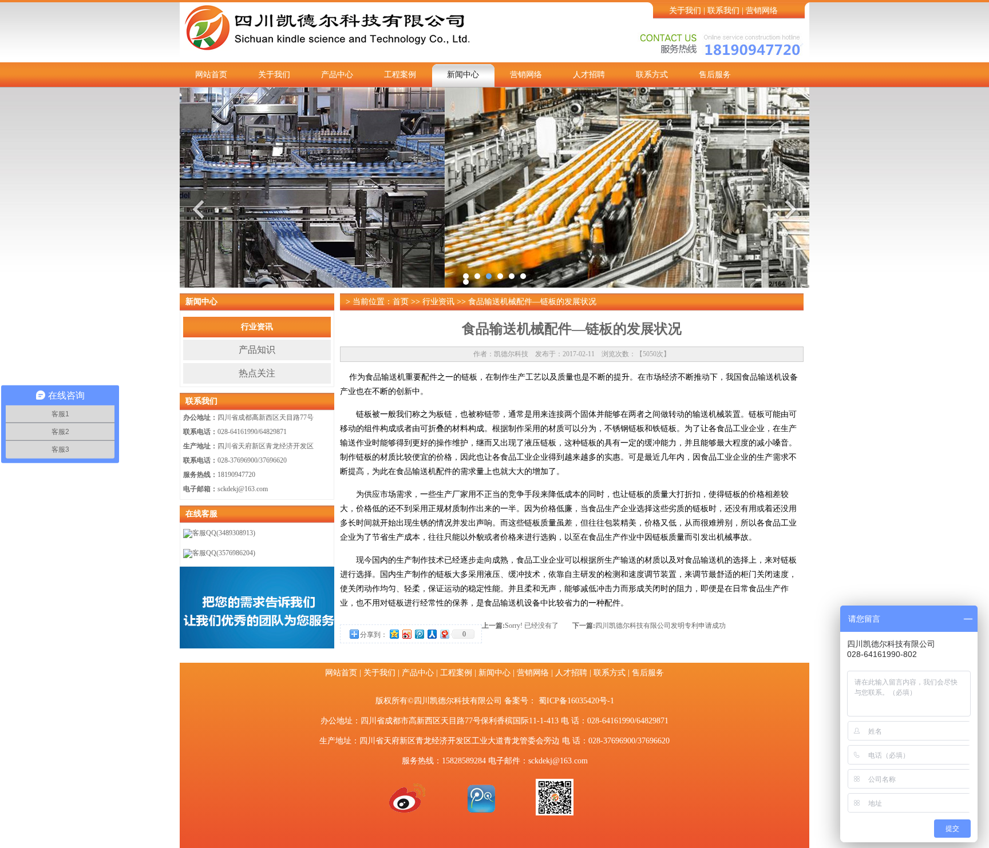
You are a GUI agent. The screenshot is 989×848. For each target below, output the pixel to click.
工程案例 (400, 74)
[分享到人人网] (431, 634)
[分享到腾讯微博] (419, 634)
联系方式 (652, 74)
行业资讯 (257, 327)
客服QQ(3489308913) (223, 533)
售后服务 (715, 74)
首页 (401, 301)
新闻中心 (463, 74)
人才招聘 (589, 74)
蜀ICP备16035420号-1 (576, 700)
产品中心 (337, 74)
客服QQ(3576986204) (223, 553)
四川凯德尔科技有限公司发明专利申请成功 (660, 626)
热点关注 (257, 373)
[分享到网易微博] (444, 634)
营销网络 (762, 10)
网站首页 (211, 74)
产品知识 (257, 350)
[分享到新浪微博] (406, 634)
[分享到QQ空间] (393, 634)
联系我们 (723, 10)
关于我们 (685, 10)
